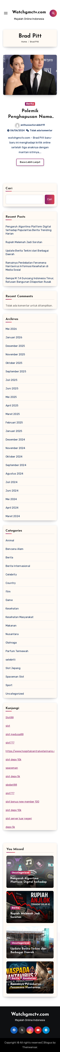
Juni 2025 (12, 388)
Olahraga (11, 642)
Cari (9, 188)
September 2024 (16, 465)
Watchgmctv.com (29, 12)
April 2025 (12, 405)
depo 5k (10, 827)
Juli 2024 (11, 482)
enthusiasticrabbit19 (33, 125)
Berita (30, 103)
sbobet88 (11, 784)
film (8, 591)
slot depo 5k (13, 776)
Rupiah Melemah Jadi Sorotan (24, 242)
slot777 (10, 742)
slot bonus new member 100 (22, 801)
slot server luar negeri (19, 818)
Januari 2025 (14, 431)
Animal (10, 540)
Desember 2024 (15, 439)
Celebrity (11, 574)
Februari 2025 (14, 422)
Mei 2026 (11, 328)
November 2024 (15, 448)
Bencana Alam (14, 548)
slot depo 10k (13, 759)
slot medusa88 (15, 734)
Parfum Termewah (17, 651)
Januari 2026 (14, 337)
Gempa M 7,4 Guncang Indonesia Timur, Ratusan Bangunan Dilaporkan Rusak (30, 280)
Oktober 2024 (14, 456)
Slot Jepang (13, 668)
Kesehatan (12, 608)
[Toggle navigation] (5, 13)
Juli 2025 (11, 380)
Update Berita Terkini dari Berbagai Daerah (27, 252)
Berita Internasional (18, 566)
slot (8, 725)
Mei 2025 (11, 397)
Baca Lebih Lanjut (30, 162)
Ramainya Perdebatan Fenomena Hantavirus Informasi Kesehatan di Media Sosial (27, 266)
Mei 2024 (11, 499)
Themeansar (29, 1047)
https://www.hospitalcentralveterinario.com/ (33, 751)
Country (11, 583)
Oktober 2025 (14, 362)
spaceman (12, 767)
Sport (9, 685)
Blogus (48, 1042)
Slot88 (10, 717)
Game (9, 600)
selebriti (11, 659)
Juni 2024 (12, 490)
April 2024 (12, 507)
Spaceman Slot (15, 676)
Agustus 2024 (14, 473)
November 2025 (15, 354)
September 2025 (16, 371)
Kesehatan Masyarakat (19, 617)
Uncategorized (15, 693)
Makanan (11, 625)
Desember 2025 (15, 345)
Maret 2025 (13, 414)
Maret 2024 (13, 516)
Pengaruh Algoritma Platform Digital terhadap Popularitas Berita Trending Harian (29, 230)
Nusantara (12, 634)
